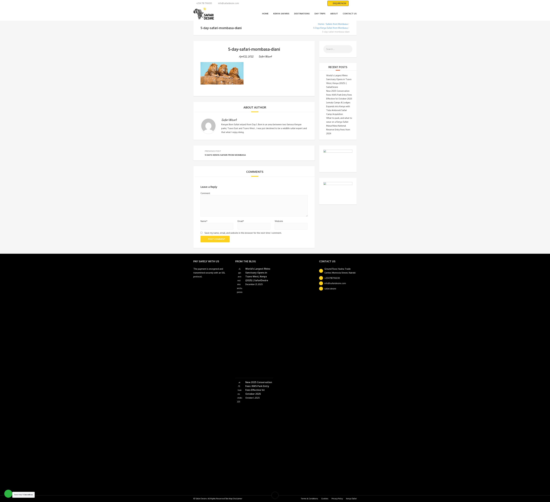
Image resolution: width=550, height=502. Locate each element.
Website (279, 221)
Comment (205, 193)
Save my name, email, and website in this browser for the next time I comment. (243, 233)
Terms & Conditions (309, 498)
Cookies (324, 498)
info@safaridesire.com (335, 283)
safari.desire (330, 288)
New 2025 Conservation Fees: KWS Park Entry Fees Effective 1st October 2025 (339, 95)
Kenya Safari (351, 498)
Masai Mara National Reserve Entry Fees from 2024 (338, 129)
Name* (204, 221)
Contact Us (350, 13)
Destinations (302, 13)
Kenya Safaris (281, 13)
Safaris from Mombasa (337, 24)
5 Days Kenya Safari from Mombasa (330, 28)
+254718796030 (332, 278)
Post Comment (216, 239)
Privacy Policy (337, 498)
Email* (241, 221)
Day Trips (320, 13)
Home (265, 13)
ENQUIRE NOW (339, 3)
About (334, 13)
